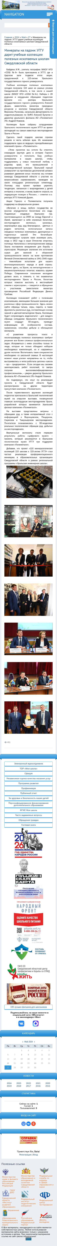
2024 (17, 37)
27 (29, 37)
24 (35, 1063)
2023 (19, 1083)
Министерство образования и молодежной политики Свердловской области (28, 1181)
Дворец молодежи (44, 1221)
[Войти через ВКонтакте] (28, 1124)
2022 (28, 1083)
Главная (8, 37)
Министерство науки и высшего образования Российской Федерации (10, 1181)
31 (35, 1068)
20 (8, 1063)
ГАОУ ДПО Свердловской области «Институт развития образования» (9, 1198)
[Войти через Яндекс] (33, 1124)
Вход (35, 1155)
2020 (47, 1083)
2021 (38, 1083)
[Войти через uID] (23, 1124)
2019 (9, 1086)
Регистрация (25, 1155)
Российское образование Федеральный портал (27, 1221)
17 (35, 1059)
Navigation (14, 14)
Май (24, 37)
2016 (38, 1086)
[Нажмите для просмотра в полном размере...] (30, 500)
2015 (47, 1086)
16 (28, 1059)
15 (22, 1059)
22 (22, 1063)
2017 (28, 1086)
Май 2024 (28, 1042)
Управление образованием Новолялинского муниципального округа (10, 1217)
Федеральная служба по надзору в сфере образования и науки (46, 1181)
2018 (19, 1086)
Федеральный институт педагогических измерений (28, 1202)
